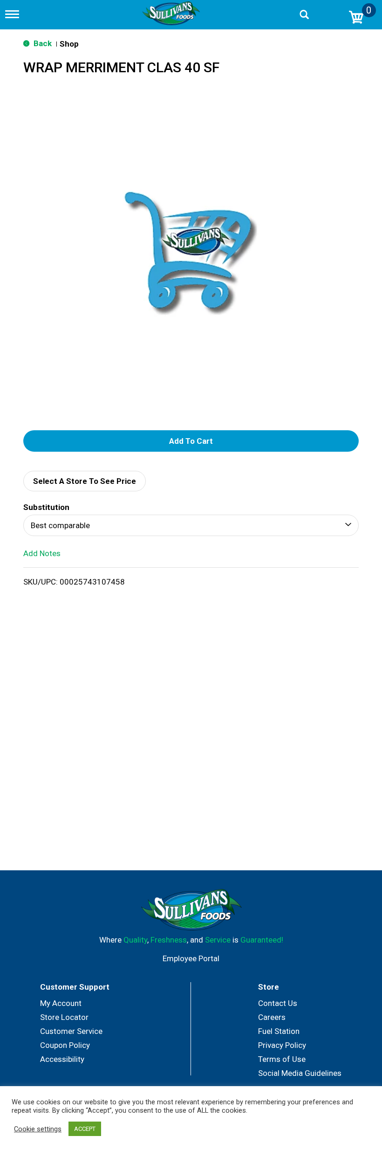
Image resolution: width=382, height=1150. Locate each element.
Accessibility (62, 1059)
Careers (272, 1017)
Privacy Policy (282, 1045)
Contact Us (277, 1003)
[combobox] (191, 525)
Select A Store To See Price (84, 481)
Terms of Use (282, 1059)
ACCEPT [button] (85, 1128)
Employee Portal (191, 958)
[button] (191, 441)
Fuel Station (279, 1031)
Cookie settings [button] (37, 1129)
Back (42, 43)
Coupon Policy (65, 1045)
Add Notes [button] (42, 553)
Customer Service (71, 1031)
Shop (69, 43)
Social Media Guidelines (299, 1073)
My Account (61, 1003)
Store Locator (64, 1017)
